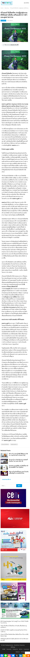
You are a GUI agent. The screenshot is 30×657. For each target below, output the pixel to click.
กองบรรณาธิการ (6, 479)
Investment (26, 649)
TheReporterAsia (9, 645)
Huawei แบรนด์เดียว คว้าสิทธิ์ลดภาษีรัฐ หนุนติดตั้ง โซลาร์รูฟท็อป (18, 466)
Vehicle (20, 649)
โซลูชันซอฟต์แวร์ (14, 444)
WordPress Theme (18, 645)
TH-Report (23, 652)
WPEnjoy (13, 647)
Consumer (9, 649)
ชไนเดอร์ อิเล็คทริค (5, 444)
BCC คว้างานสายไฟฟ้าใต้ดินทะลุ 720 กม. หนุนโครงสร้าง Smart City (18, 454)
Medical (18, 652)
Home (2, 8)
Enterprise (15, 649)
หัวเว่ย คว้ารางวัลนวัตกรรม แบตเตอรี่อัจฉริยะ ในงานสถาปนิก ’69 (18, 460)
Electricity (7, 8)
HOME (3, 649)
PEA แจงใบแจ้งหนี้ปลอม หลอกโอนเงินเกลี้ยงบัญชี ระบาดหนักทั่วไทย (18, 472)
